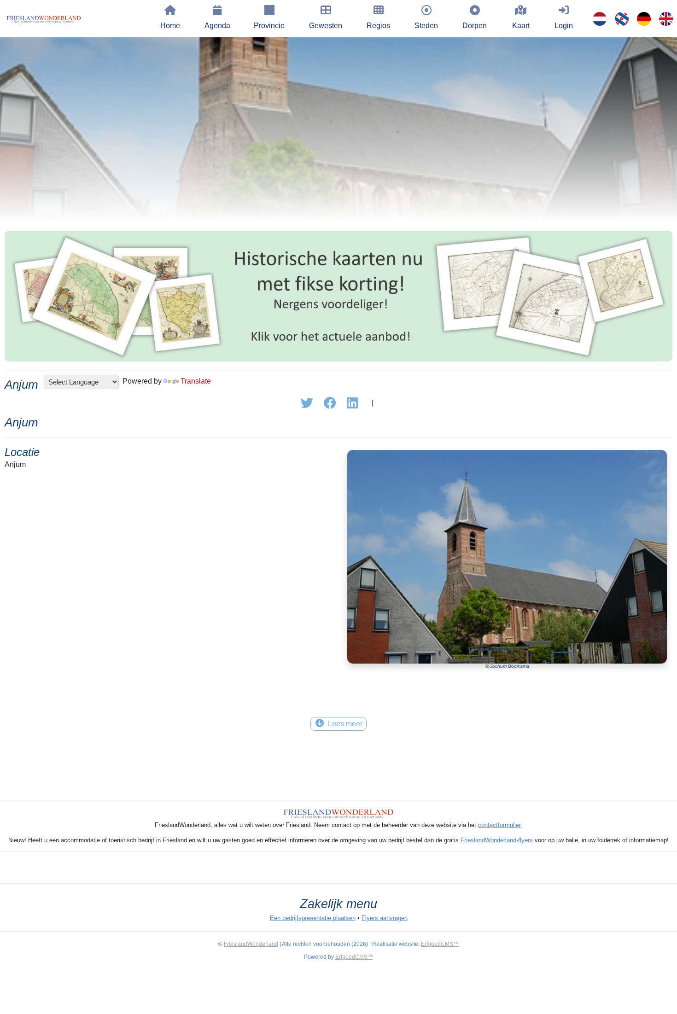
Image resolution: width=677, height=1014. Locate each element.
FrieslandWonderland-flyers (497, 840)
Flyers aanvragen (385, 918)
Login (563, 25)
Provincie (269, 25)
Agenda (217, 25)
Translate (196, 381)
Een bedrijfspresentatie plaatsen (313, 918)
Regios (378, 25)
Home (170, 25)
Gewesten (325, 25)
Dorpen (474, 25)
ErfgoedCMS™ (440, 944)
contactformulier (499, 825)
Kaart (521, 25)
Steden (426, 25)
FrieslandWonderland (251, 944)
